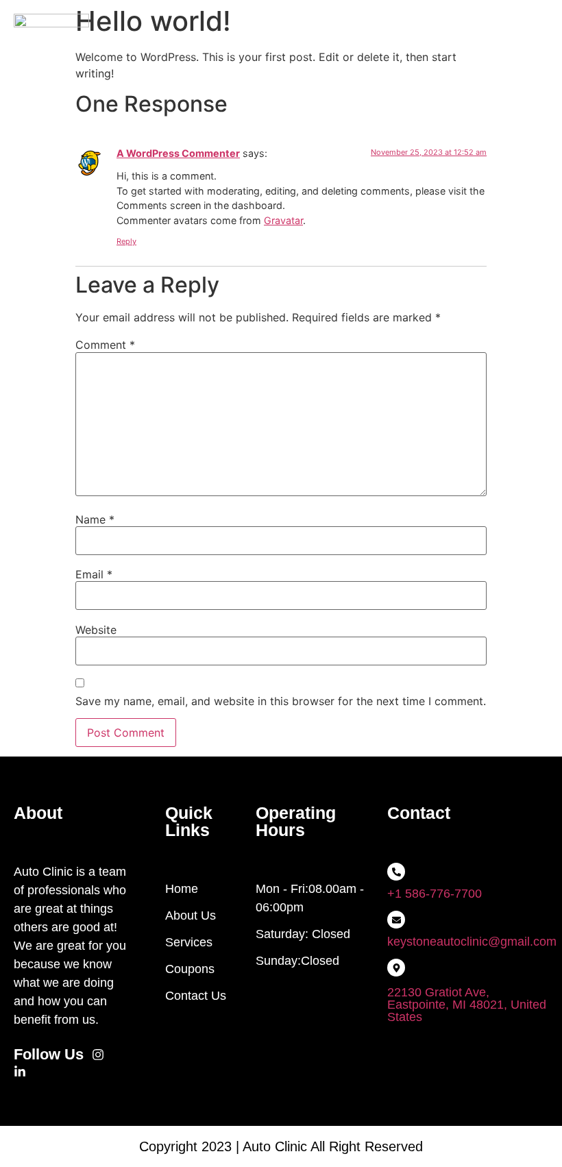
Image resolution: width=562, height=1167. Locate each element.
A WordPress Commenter (178, 153)
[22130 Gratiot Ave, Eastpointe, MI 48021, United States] (396, 967)
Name (94, 519)
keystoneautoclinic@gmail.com (472, 941)
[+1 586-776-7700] (396, 872)
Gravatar (283, 220)
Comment (105, 344)
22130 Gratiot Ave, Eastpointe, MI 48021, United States (466, 1004)
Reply (126, 241)
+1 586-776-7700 (434, 893)
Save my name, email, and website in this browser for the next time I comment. (280, 701)
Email (93, 574)
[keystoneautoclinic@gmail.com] (396, 920)
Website (96, 629)
